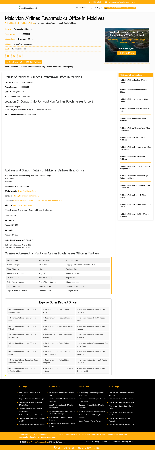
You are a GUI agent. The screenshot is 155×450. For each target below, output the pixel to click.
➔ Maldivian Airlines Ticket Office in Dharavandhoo (22, 311)
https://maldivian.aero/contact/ (26, 196)
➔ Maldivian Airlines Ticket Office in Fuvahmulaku (22, 336)
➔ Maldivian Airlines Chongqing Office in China (58, 369)
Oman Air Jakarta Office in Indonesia (92, 411)
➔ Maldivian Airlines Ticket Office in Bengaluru (57, 361)
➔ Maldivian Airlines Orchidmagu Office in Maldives (92, 344)
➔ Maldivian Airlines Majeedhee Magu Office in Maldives (23, 361)
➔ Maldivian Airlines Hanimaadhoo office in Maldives (21, 369)
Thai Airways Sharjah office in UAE (121, 425)
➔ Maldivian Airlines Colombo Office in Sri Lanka (92, 361)
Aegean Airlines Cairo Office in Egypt (32, 399)
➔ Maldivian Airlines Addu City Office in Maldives (58, 336)
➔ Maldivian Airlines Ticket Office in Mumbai (91, 327)
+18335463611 (96, 2)
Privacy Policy (127, 442)
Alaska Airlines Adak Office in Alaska (31, 425)
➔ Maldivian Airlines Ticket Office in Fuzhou (57, 344)
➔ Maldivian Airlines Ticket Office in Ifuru (57, 311)
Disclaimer (116, 442)
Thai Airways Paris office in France (121, 402)
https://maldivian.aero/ (23, 44)
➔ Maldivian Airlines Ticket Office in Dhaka (22, 319)
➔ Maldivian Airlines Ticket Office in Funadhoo (22, 344)
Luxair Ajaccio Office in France (90, 421)
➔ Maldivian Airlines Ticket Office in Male (91, 319)
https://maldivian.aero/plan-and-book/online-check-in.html (38, 201)
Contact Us (105, 442)
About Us (89, 442)
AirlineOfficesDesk (12, 23)
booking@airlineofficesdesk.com (118, 2)
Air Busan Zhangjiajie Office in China (32, 415)
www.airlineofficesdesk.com (37, 442)
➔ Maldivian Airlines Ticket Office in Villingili (22, 327)
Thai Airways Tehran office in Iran (121, 399)
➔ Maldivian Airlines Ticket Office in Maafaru (91, 353)
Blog (97, 442)
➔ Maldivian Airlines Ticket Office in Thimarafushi (91, 369)
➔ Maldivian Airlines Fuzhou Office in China (57, 319)
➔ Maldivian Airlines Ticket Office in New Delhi (22, 353)
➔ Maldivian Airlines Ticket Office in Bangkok (91, 311)
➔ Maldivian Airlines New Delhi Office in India (58, 327)
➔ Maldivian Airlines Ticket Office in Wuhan (90, 336)
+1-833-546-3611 (126, 53)
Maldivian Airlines (28, 23)
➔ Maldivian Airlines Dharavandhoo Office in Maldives (56, 353)
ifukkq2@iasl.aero (19, 49)
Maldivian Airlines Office (22, 205)
